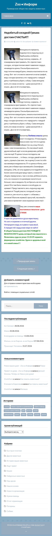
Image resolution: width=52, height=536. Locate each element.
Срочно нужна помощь (12, 410)
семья (24, 414)
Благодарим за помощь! (14, 336)
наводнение (8, 414)
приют (17, 414)
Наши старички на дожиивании (21, 406)
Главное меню (8, 16)
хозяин (37, 414)
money (6, 406)
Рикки (42, 366)
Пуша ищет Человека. (13, 346)
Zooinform (8, 379)
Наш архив (11, 481)
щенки (44, 414)
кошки (36, 410)
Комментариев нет (40, 41)
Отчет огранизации (14, 501)
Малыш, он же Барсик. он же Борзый (19, 341)
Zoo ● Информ (26, 4)
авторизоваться (10, 286)
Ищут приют (12, 466)
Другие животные (14, 456)
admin (18, 41)
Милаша (23, 389)
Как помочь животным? (29, 379)
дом (23, 410)
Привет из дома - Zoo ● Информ (17, 371)
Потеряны (11, 506)
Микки (6, 331)
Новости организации (15, 491)
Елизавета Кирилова (12, 384)
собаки (30, 414)
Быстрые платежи (14, 451)
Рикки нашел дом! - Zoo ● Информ (18, 366)
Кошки (9, 471)
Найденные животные (16, 476)
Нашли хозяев (13, 486)
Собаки (10, 511)
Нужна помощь (39, 406)
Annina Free (39, 525)
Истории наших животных (17, 461)
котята (29, 410)
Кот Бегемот (9, 326)
